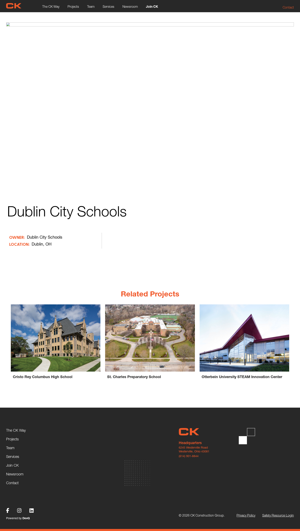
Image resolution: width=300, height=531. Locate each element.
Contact (288, 7)
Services (108, 6)
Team (90, 6)
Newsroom (130, 6)
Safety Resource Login (278, 515)
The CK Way (50, 6)
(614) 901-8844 (189, 456)
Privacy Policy (246, 515)
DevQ (26, 518)
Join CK (152, 6)
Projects (73, 6)
